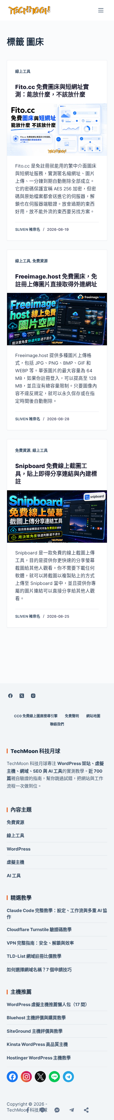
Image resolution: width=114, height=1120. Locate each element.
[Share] (86, 1110)
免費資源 (40, 260)
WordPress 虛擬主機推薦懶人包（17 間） (48, 1004)
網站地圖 (93, 716)
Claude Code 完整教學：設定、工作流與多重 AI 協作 (57, 914)
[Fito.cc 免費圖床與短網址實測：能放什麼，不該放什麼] (57, 129)
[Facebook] (10, 695)
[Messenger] (57, 1110)
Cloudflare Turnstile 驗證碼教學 (39, 929)
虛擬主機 (15, 862)
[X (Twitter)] (21, 695)
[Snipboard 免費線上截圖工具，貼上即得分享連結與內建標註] (57, 516)
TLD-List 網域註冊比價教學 (34, 956)
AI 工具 (14, 875)
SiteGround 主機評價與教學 (35, 1031)
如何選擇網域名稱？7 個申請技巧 (39, 969)
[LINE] (54, 1076)
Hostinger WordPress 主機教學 (39, 1058)
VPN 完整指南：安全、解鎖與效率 (40, 943)
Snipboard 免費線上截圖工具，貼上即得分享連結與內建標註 (56, 473)
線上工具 (22, 71)
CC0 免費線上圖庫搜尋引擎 (36, 716)
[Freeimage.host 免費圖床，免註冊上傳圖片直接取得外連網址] (57, 319)
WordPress (18, 849)
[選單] (100, 10)
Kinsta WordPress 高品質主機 (37, 1044)
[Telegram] (68, 1076)
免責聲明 (72, 716)
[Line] (42, 1110)
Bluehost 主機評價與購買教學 (36, 1017)
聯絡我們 (57, 724)
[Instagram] (33, 695)
